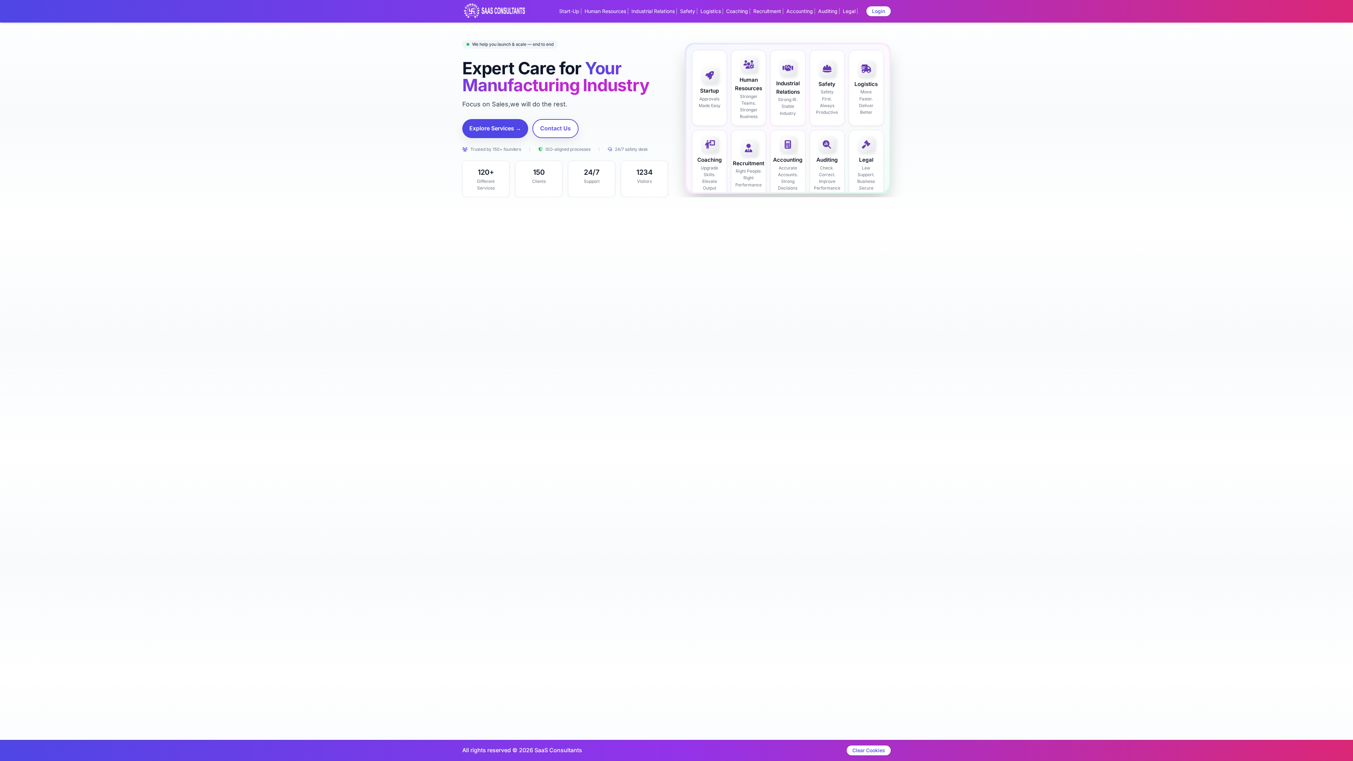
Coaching (737, 11)
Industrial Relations (653, 11)
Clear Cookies (868, 750)
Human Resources (605, 11)
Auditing (828, 11)
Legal (849, 11)
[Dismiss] (705, 752)
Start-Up (569, 11)
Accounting (799, 11)
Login (878, 11)
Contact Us (555, 128)
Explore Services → (495, 128)
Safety (687, 11)
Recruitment (767, 11)
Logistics (710, 11)
